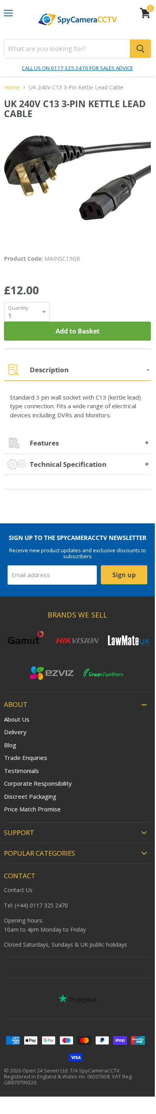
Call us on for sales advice (77, 68)
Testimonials (21, 771)
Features (44, 442)
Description (49, 369)
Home (12, 87)
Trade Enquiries (25, 758)
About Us (16, 719)
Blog (10, 745)
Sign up (124, 574)
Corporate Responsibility (38, 783)
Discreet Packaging (30, 796)
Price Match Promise (32, 809)
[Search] (140, 49)
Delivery (15, 732)
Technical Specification (68, 464)
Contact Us (18, 890)
